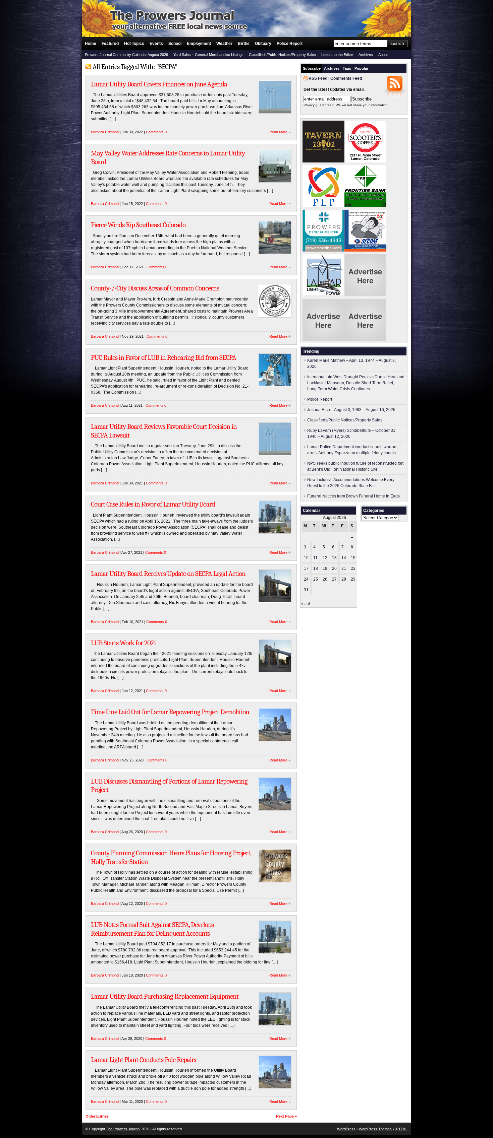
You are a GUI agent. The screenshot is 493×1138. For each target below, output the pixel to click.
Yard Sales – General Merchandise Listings (208, 55)
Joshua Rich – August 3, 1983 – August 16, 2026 (351, 409)
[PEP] (323, 205)
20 (334, 568)
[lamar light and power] (323, 293)
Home (90, 43)
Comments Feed (346, 78)
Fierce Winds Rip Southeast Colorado (138, 225)
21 (343, 568)
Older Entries (97, 1116)
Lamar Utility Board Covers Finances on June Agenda (159, 84)
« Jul (305, 603)
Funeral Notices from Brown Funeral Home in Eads (353, 496)
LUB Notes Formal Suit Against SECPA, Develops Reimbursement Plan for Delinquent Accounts (152, 929)
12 (325, 557)
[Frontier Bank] (365, 205)
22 (353, 568)
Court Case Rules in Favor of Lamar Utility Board (153, 504)
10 (306, 557)
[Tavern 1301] (323, 161)
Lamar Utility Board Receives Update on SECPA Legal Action (168, 574)
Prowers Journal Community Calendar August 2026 (126, 55)
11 (315, 557)
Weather (224, 43)
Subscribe (312, 68)
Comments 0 (156, 132)
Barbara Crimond (105, 132)
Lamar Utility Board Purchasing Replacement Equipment (164, 996)
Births (244, 43)
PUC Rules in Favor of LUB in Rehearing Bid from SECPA (163, 357)
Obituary (263, 43)
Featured (110, 43)
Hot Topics (134, 43)
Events (156, 43)
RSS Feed (318, 78)
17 (306, 568)
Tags (347, 68)
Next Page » (286, 1116)
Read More (278, 132)
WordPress (346, 1129)
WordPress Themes (375, 1129)
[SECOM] (365, 250)
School (174, 43)
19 (325, 568)
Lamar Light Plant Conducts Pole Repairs (143, 1060)
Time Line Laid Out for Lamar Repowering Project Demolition (170, 712)
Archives (366, 55)
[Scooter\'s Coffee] (365, 161)
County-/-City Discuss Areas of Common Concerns (155, 288)
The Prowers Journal (123, 1129)
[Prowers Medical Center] (323, 250)
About (383, 55)
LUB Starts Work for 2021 (123, 643)
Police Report (290, 43)
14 (343, 557)
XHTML (401, 1129)
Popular (361, 68)
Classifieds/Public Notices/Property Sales (282, 55)
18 (315, 568)
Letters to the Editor (337, 55)
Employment (199, 43)
